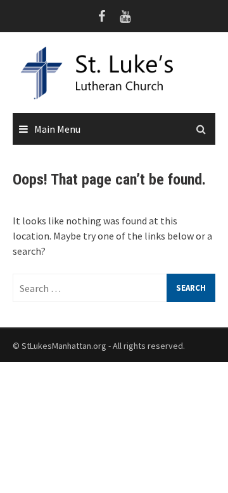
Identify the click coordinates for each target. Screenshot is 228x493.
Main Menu (57, 129)
